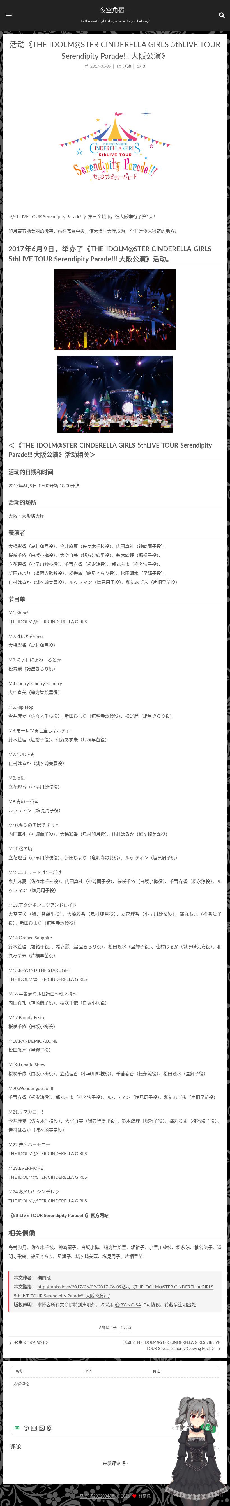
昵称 (19, 1371)
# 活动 (126, 1328)
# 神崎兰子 (108, 1328)
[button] (9, 15)
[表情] (26, 1428)
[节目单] (218, 599)
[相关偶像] (218, 1233)
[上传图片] (41, 1428)
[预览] (49, 1428)
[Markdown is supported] (18, 1428)
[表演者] (218, 533)
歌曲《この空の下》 (31, 1343)
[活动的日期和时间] (218, 472)
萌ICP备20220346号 (97, 1496)
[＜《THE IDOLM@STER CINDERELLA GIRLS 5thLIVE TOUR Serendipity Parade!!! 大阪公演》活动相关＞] (218, 445)
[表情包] (34, 1428)
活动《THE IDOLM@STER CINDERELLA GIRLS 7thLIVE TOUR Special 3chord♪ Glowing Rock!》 (171, 1346)
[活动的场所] (218, 502)
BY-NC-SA (130, 1305)
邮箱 (88, 1371)
